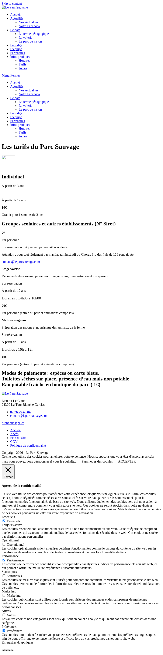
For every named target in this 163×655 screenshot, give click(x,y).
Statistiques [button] (9, 572)
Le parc (15, 98)
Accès (23, 136)
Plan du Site (18, 438)
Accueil (15, 82)
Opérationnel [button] (10, 540)
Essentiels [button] (8, 517)
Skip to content (12, 3)
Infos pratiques (20, 125)
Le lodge (16, 113)
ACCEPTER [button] (127, 461)
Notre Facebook (29, 94)
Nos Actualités (28, 90)
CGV (14, 441)
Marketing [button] (8, 591)
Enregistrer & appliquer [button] (17, 642)
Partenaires (17, 121)
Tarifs (22, 132)
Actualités (17, 86)
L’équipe (16, 117)
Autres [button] (6, 611)
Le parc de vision (30, 109)
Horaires (24, 128)
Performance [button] (10, 556)
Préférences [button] (9, 626)
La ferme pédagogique (34, 102)
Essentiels (13, 521)
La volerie (25, 105)
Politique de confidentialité (28, 445)
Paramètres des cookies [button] (97, 461)
